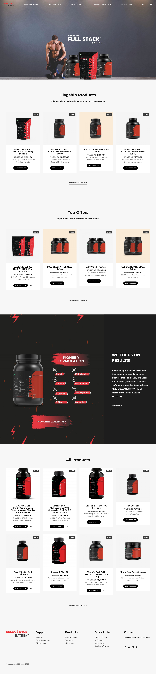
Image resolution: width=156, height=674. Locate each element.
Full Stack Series (101, 637)
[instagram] (133, 647)
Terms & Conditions (43, 640)
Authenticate (99, 643)
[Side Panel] (150, 4)
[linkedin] (137, 647)
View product (20, 168)
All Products (69, 643)
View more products (78, 183)
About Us (39, 637)
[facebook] (125, 647)
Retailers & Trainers (102, 646)
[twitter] (129, 647)
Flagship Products (71, 637)
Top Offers (69, 640)
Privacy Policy (41, 643)
